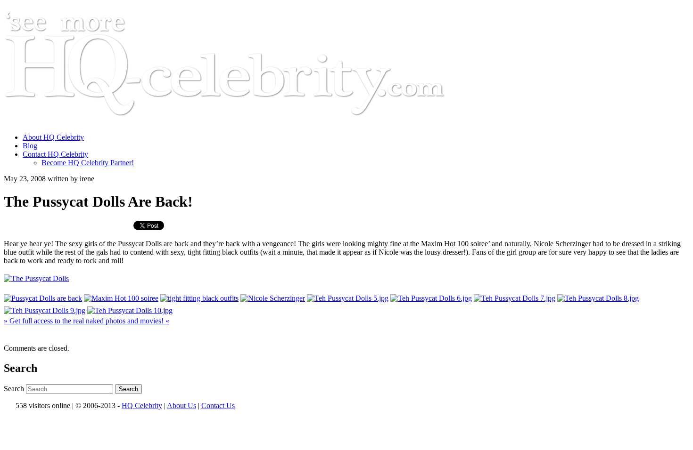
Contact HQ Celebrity (55, 154)
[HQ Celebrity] (242, 121)
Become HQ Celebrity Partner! (87, 163)
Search (14, 389)
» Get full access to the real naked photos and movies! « (86, 321)
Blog (30, 146)
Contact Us (218, 406)
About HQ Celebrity (53, 137)
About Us (181, 406)
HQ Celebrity (142, 406)
